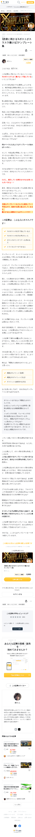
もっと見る (17, 804)
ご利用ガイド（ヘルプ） (9, 814)
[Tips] (5, 2)
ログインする (17, 594)
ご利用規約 (6, 817)
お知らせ (20, 817)
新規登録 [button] (30, 2)
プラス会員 (20, 814)
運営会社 (13, 817)
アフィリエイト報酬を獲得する (20, 6)
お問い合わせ (28, 817)
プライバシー (28, 814)
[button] (26, 50)
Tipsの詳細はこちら (17, 675)
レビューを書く (17, 629)
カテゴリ (9, 10)
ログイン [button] (23, 2)
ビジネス (16, 10)
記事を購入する (17, 579)
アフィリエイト (22, 811)
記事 (15, 811)
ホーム (2, 10)
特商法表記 (17, 820)
